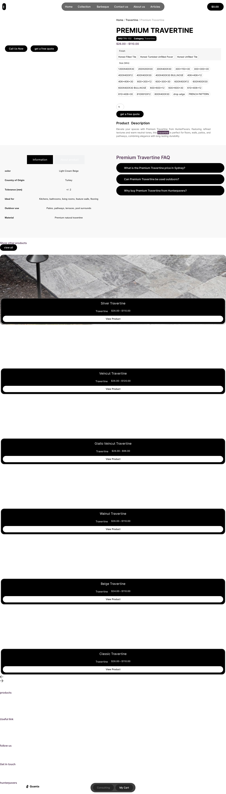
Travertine (132, 20)
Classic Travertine (113, 654)
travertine (163, 132)
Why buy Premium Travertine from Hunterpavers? (155, 190)
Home (119, 20)
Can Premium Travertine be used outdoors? (151, 179)
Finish (122, 51)
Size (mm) (124, 63)
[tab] (40, 159)
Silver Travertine (113, 303)
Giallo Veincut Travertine (113, 443)
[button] (113, 677)
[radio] (127, 56)
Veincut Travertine (113, 373)
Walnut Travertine (113, 514)
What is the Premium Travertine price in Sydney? (154, 168)
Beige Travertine (113, 584)
